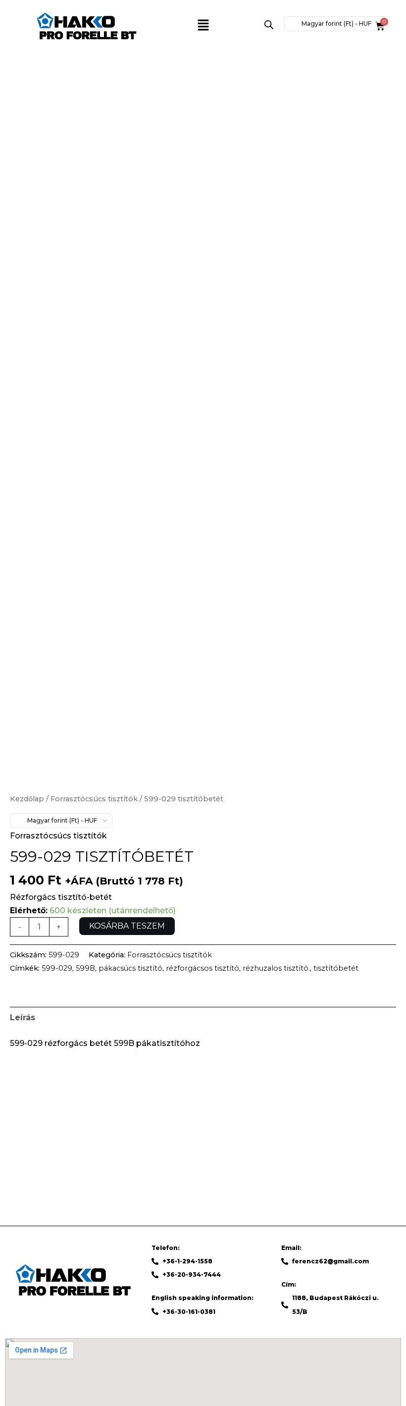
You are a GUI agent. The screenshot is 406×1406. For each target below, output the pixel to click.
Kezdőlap (27, 798)
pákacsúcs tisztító (130, 968)
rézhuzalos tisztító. (276, 968)
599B (85, 968)
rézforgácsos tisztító (202, 968)
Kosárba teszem (127, 926)
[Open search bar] (269, 24)
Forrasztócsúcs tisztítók (94, 798)
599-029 (57, 968)
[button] (203, 26)
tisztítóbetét (335, 968)
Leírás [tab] (22, 1017)
